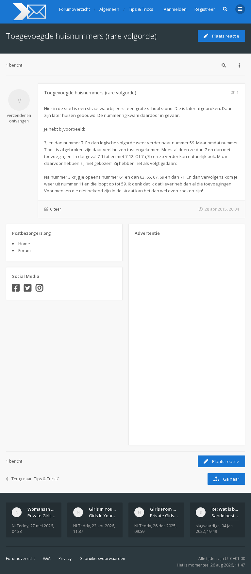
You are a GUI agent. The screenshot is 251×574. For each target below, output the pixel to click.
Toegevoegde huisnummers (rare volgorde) (81, 35)
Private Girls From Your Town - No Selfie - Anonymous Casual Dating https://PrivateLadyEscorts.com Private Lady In (164, 515)
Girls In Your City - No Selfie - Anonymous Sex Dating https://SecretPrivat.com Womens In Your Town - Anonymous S (103, 515)
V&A (47, 558)
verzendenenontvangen (19, 118)
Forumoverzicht (20, 558)
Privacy (65, 558)
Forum (24, 250)
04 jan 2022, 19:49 (214, 528)
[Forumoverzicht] (28, 11)
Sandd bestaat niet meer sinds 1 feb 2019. (225, 515)
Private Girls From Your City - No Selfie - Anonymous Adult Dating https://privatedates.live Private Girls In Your (41, 515)
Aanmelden (175, 9)
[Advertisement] (161, 338)
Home (24, 244)
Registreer (204, 9)
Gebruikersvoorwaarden (102, 558)
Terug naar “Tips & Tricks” (35, 479)
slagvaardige (208, 526)
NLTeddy (20, 526)
